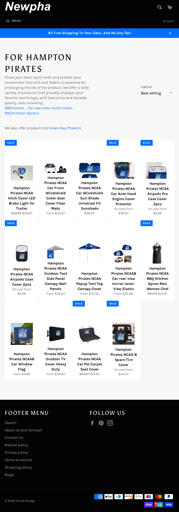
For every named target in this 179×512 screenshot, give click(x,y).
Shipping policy (18, 467)
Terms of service (18, 460)
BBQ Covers (14, 108)
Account (168, 21)
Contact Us (14, 437)
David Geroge (25, 500)
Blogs (9, 474)
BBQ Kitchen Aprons (22, 113)
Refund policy (16, 445)
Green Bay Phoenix (65, 128)
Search (11, 422)
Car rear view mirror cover (50, 108)
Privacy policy (16, 452)
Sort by (146, 87)
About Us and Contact (23, 430)
